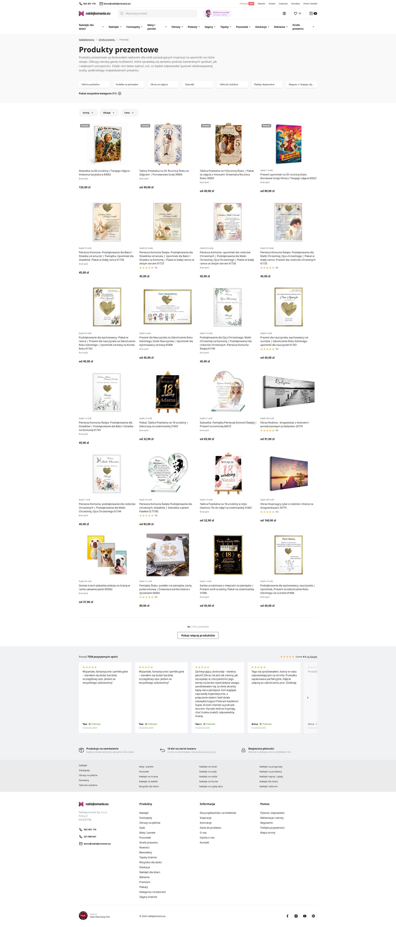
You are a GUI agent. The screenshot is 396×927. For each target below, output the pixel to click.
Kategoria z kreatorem (152, 892)
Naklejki (114, 27)
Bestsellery (145, 852)
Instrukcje (295, 3)
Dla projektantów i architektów (218, 813)
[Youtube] (304, 916)
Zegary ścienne (148, 897)
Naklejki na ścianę (148, 776)
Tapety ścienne (148, 857)
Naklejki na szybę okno (211, 786)
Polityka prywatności (272, 827)
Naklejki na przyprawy (270, 766)
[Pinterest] (313, 916)
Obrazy (176, 27)
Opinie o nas (207, 837)
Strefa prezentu (298, 26)
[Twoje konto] (284, 13)
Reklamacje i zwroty (272, 818)
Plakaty (192, 27)
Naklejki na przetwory (270, 771)
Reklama (279, 27)
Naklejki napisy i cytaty (271, 776)
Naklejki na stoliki (208, 776)
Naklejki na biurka (208, 781)
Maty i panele (151, 26)
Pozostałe (242, 27)
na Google (312, 656)
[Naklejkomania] (107, 804)
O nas (203, 832)
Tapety (224, 27)
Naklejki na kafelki (148, 781)
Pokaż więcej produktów (198, 635)
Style (142, 827)
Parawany (84, 780)
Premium (144, 882)
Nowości (261, 3)
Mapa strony (267, 832)
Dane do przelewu (210, 827)
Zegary (209, 27)
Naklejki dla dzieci (86, 26)
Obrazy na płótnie (88, 775)
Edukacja (261, 27)
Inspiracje (283, 3)
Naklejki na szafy (208, 771)
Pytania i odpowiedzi (272, 813)
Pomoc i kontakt (310, 3)
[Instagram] (296, 916)
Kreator (272, 3)
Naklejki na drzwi (208, 766)
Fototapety (133, 27)
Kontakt (204, 842)
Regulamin (266, 822)
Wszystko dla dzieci (149, 786)
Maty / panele (146, 766)
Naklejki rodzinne (268, 786)
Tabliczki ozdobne (88, 785)
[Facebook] (287, 916)
